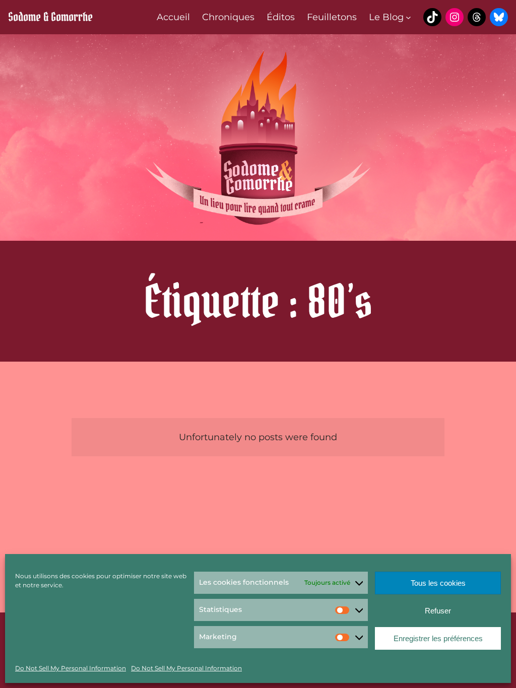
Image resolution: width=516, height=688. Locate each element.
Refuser (438, 610)
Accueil (173, 17)
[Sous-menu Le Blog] (408, 17)
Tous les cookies (438, 583)
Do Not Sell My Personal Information (70, 668)
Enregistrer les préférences (438, 638)
